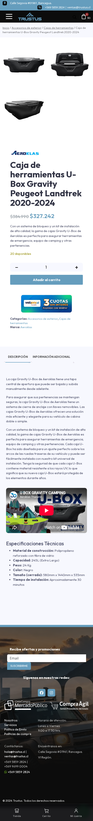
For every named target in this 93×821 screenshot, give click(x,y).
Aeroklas (26, 327)
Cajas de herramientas (58, 27)
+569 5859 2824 (19, 772)
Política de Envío (15, 729)
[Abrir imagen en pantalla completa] (24, 65)
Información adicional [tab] (51, 356)
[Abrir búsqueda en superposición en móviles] (74, 16)
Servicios (10, 725)
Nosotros (11, 720)
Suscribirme (19, 665)
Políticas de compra (17, 734)
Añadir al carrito (46, 280)
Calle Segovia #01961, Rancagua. (31, 3)
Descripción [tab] (18, 356)
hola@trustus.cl (14, 752)
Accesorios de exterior (26, 27)
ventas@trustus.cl (78, 7)
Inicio (6, 27)
